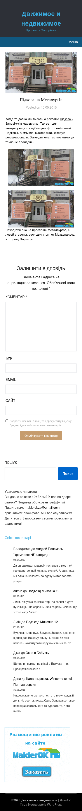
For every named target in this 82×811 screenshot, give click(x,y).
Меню (73, 41)
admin (17, 590)
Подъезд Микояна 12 (43, 590)
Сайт (10, 400)
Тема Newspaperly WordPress (41, 804)
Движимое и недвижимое (41, 18)
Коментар (16, 296)
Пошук (11, 462)
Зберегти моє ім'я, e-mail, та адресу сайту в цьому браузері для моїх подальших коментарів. (41, 423)
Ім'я (8, 358)
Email (10, 379)
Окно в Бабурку (37, 652)
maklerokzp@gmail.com (42, 507)
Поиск (68, 473)
